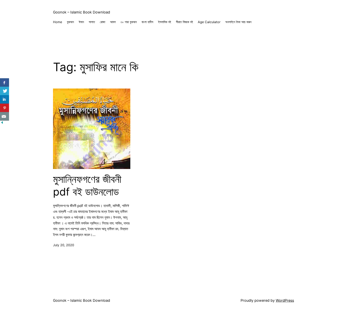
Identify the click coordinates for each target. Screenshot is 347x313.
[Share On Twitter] (4, 91)
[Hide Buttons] (2, 123)
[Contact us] (4, 116)
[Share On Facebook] (4, 82)
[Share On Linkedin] (4, 99)
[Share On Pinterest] (4, 108)
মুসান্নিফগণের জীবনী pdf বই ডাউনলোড (87, 185)
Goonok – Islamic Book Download (81, 12)
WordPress (285, 300)
